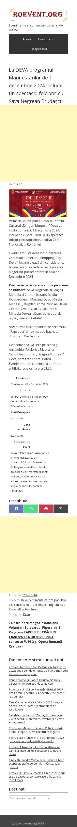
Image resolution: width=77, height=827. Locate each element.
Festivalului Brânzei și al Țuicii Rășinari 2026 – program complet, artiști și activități (38, 739)
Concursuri (46, 39)
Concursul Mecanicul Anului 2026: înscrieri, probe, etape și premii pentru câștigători (36, 730)
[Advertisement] (38, 143)
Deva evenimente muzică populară (43, 600)
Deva (26, 614)
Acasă (27, 39)
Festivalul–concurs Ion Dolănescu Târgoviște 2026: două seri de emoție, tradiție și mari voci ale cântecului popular (38, 670)
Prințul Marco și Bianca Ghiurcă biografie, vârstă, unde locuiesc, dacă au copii (35, 681)
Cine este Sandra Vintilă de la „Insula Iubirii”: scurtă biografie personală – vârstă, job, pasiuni (36, 763)
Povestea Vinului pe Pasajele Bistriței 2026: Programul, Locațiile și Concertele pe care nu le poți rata (37, 693)
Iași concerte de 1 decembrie (28, 605)
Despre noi (38, 49)
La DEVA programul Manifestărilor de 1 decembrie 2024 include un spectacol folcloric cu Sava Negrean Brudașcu (36, 85)
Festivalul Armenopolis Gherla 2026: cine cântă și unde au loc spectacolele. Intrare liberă (35, 750)
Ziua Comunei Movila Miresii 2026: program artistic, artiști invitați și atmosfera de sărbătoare (37, 705)
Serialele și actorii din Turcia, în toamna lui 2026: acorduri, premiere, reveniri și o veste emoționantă (36, 718)
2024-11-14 (29, 595)
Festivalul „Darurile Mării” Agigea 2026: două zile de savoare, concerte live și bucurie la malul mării (37, 776)
